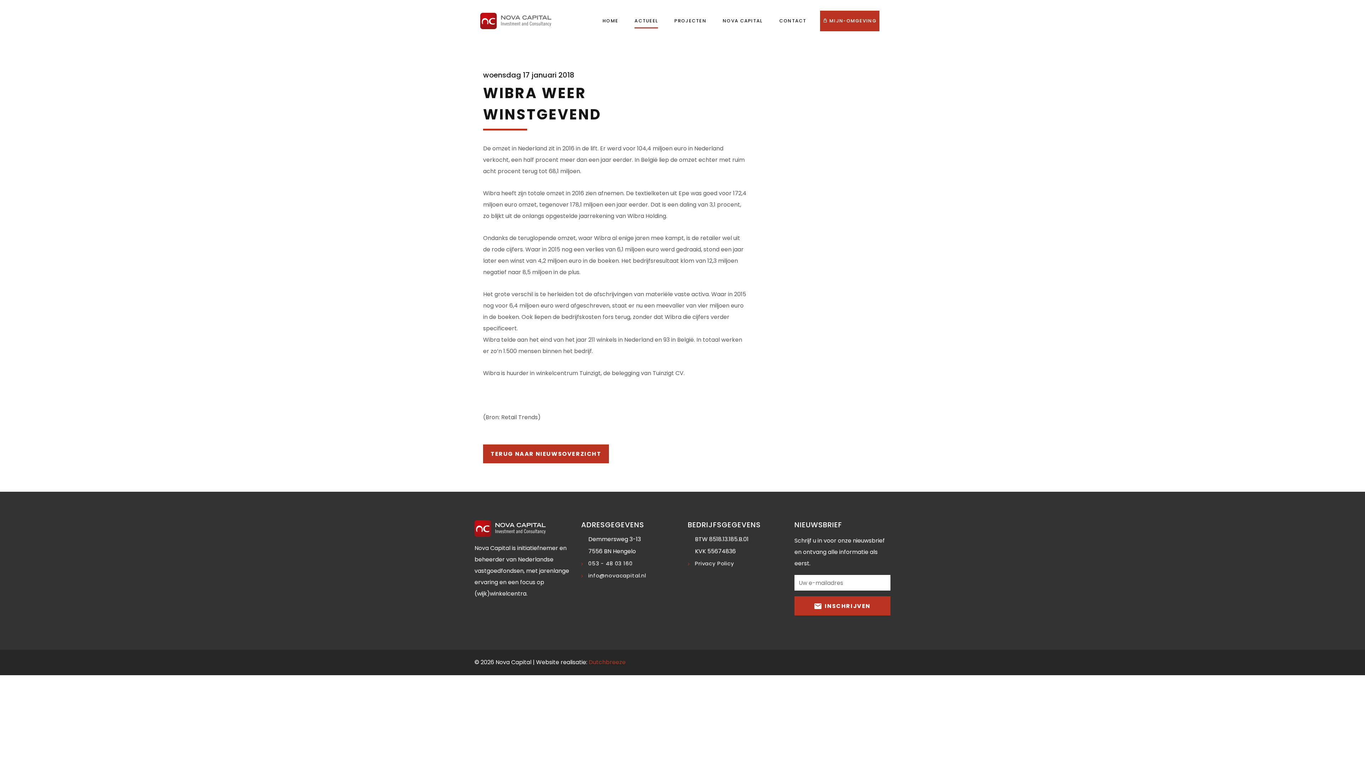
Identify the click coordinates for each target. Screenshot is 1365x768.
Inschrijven (847, 606)
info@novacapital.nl (617, 575)
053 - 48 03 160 (610, 563)
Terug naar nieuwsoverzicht (546, 454)
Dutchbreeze (607, 662)
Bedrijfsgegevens (724, 525)
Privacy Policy (714, 563)
